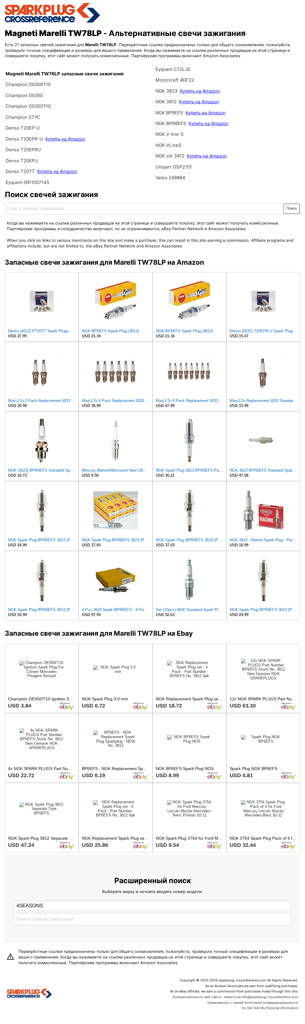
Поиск (291, 208)
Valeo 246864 (170, 177)
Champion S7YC (23, 117)
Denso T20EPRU (23, 149)
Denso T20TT (20, 171)
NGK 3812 (166, 102)
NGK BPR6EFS (170, 123)
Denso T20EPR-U (24, 139)
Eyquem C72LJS (172, 69)
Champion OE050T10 (28, 106)
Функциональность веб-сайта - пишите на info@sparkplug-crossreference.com (235, 997)
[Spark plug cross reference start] (29, 994)
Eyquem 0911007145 (27, 182)
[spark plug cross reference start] (52, 21)
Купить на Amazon (65, 139)
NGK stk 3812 (169, 156)
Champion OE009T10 (28, 84)
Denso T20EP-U (23, 128)
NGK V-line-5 (169, 134)
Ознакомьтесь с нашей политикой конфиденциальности (252, 1002)
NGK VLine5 (168, 145)
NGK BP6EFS (169, 113)
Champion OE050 (24, 95)
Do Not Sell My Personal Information (270, 1008)
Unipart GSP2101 (173, 167)
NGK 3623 (167, 91)
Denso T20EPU (22, 160)
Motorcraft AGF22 (174, 80)
